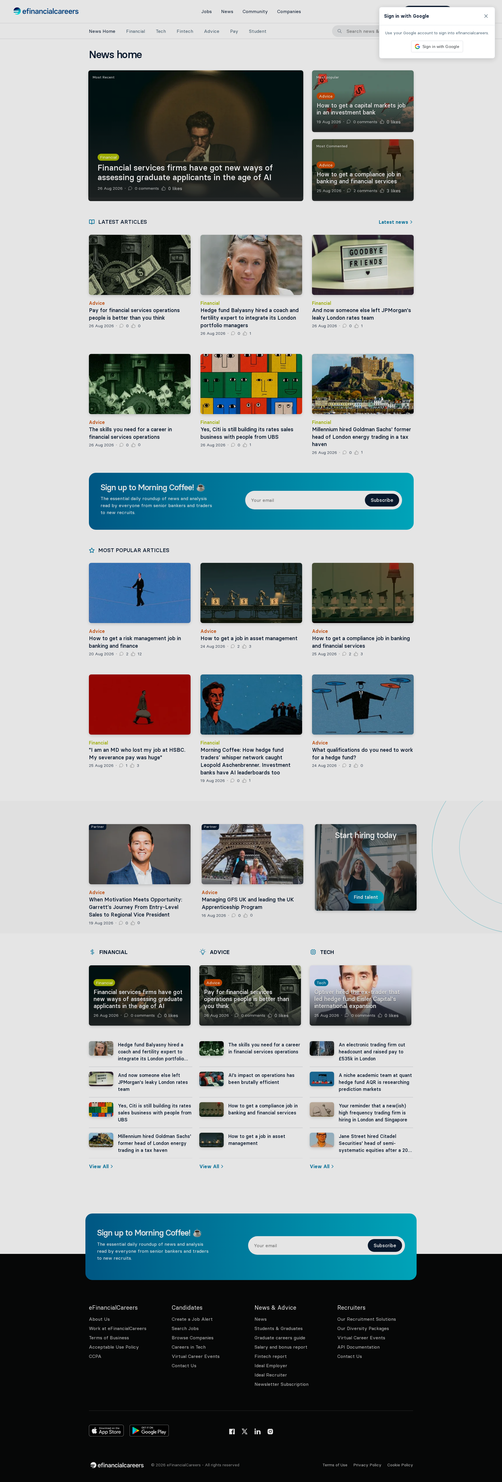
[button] (251, 741)
